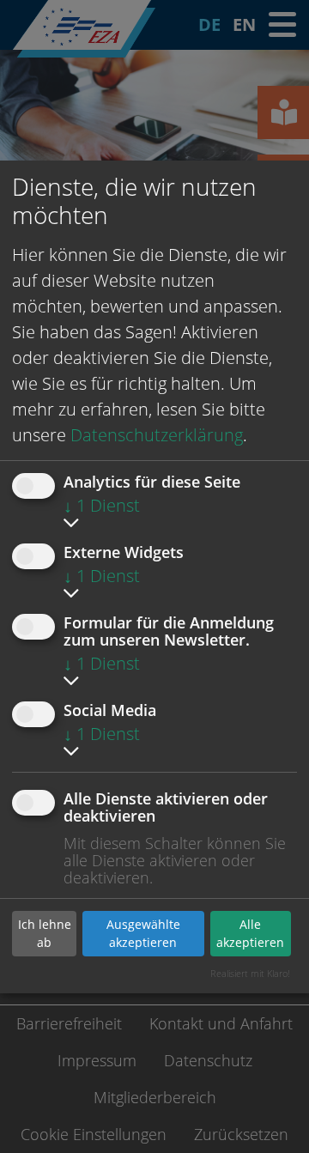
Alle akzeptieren (250, 933)
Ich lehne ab (44, 933)
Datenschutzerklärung (156, 434)
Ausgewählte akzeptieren (143, 933)
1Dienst (102, 505)
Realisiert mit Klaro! (250, 973)
